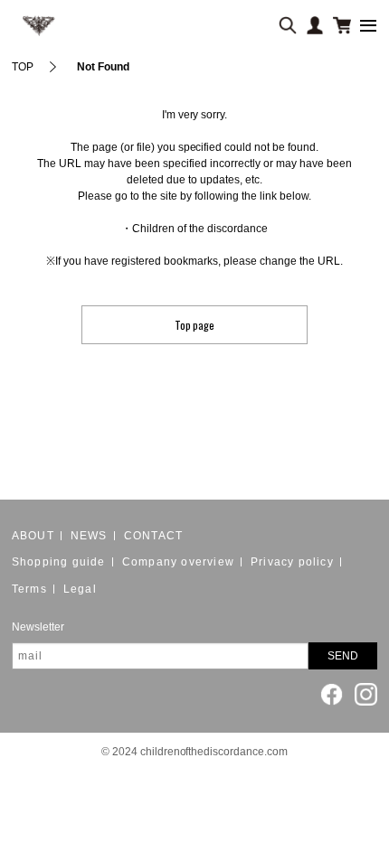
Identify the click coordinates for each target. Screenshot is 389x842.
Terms (29, 589)
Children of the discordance (200, 228)
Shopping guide (59, 562)
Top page (195, 324)
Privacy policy (292, 562)
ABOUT (33, 535)
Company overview (178, 562)
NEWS (89, 535)
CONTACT (153, 535)
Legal (80, 589)
